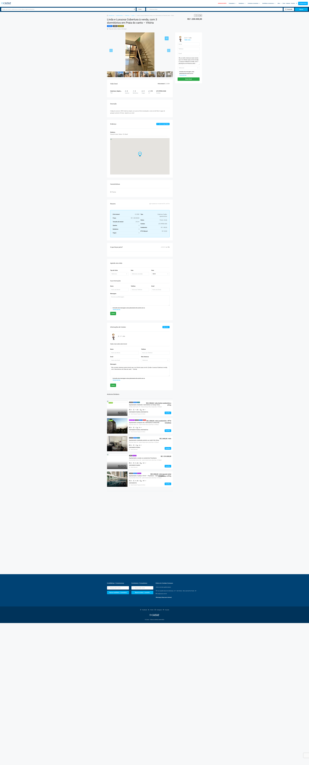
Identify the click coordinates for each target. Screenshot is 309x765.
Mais (279, 3)
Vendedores (241, 3)
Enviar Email (188, 79)
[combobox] (141, 9)
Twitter (152, 609)
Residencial (111, 15)
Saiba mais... (166, 327)
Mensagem (113, 293)
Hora (152, 270)
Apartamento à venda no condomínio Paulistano (143, 458)
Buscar (301, 9)
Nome (111, 286)
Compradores (232, 3)
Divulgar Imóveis (303, 3)
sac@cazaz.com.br (162, 593)
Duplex (133, 15)
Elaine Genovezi (134, 449)
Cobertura (127, 15)
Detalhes (168, 413)
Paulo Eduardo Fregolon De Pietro (138, 414)
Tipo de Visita (114, 270)
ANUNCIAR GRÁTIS (222, 3)
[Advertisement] (140, 505)
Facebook (144, 609)
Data (132, 270)
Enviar (113, 313)
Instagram (159, 609)
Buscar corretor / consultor (142, 592)
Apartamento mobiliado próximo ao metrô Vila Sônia (144, 440)
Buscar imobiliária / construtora (118, 592)
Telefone (133, 286)
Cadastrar (288, 3)
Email (152, 286)
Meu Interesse (145, 356)
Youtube (167, 609)
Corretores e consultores (253, 3)
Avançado (289, 9)
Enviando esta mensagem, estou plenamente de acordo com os (129, 308)
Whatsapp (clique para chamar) (164, 597)
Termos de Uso (116, 309)
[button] (140, 154)
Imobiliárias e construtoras (268, 3)
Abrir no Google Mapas (164, 124)
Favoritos (294, 3)
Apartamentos (119, 15)
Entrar (284, 3)
